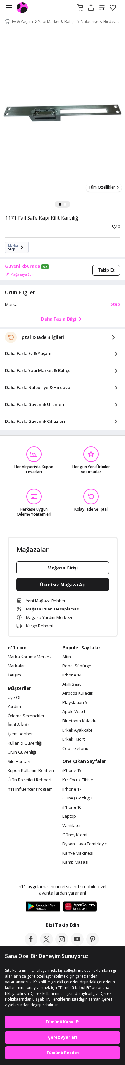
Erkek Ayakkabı (77, 730)
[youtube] (77, 943)
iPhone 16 (72, 807)
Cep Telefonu (75, 748)
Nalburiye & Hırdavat (100, 21)
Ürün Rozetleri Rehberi (29, 779)
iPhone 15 (72, 770)
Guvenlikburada (22, 266)
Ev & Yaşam (22, 21)
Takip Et (106, 270)
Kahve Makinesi (78, 853)
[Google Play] (43, 906)
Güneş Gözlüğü (77, 798)
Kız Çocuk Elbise (78, 779)
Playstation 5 (75, 702)
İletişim (14, 675)
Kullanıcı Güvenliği (25, 743)
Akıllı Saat (72, 684)
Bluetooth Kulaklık (80, 721)
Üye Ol (14, 697)
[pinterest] (92, 943)
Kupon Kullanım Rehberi (31, 770)
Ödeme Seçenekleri (27, 715)
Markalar (16, 665)
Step (115, 304)
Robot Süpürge (77, 665)
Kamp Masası (75, 862)
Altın (67, 656)
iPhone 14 (72, 675)
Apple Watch (75, 711)
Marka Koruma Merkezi (30, 656)
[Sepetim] (80, 8)
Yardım (14, 706)
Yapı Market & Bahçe (57, 21)
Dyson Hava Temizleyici (85, 844)
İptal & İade (19, 724)
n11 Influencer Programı (31, 789)
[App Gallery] (80, 906)
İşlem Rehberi (21, 734)
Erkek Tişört (74, 739)
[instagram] (61, 943)
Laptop (69, 816)
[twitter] (46, 943)
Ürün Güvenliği (22, 752)
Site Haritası (19, 761)
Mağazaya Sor (21, 274)
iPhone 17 (72, 789)
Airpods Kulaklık (78, 693)
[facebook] (31, 943)
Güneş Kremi (75, 835)
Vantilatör (72, 825)
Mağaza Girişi (62, 568)
